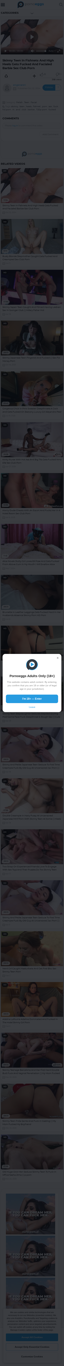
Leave (32, 707)
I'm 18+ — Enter (32, 698)
